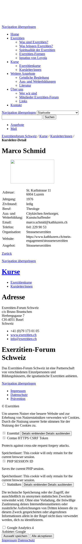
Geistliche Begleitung (34, 77)
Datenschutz (19, 395)
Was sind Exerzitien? (33, 42)
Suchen (49, 117)
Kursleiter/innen (30, 69)
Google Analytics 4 (20, 528)
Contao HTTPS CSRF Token (27, 438)
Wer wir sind (28, 93)
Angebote (17, 125)
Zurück (7, 253)
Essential (13, 433)
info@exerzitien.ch (23, 339)
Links (23, 101)
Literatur (25, 85)
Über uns (16, 89)
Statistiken (14, 484)
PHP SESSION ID (20, 461)
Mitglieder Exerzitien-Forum (39, 97)
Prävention (17, 399)
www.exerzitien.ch (23, 335)
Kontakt (16, 105)
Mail (13, 129)
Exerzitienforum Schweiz (19, 136)
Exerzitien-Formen (32, 54)
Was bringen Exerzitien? (36, 46)
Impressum (18, 391)
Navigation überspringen (19, 27)
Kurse (14, 62)
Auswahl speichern (15, 536)
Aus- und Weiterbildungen (37, 81)
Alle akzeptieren (42, 536)
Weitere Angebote (22, 73)
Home (14, 34)
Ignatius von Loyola (33, 58)
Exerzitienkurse (30, 66)
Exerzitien (17, 38)
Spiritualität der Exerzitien (37, 50)
